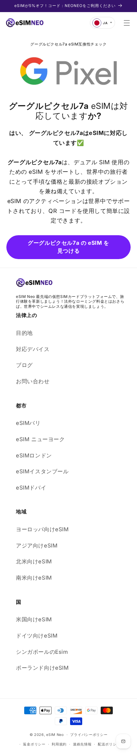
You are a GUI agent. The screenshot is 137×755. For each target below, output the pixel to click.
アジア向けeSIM (36, 545)
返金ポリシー (34, 744)
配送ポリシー (109, 744)
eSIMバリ (28, 423)
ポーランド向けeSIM (42, 668)
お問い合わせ (33, 381)
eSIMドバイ (31, 487)
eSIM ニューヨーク (40, 439)
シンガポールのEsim (42, 652)
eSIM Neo (55, 734)
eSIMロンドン (34, 455)
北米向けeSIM (34, 561)
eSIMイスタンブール (42, 471)
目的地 (24, 333)
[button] (127, 23)
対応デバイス (33, 349)
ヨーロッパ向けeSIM (42, 529)
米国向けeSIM (34, 619)
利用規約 (59, 744)
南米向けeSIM (34, 578)
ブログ (24, 365)
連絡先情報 (82, 744)
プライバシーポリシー (88, 734)
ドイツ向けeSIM (36, 635)
